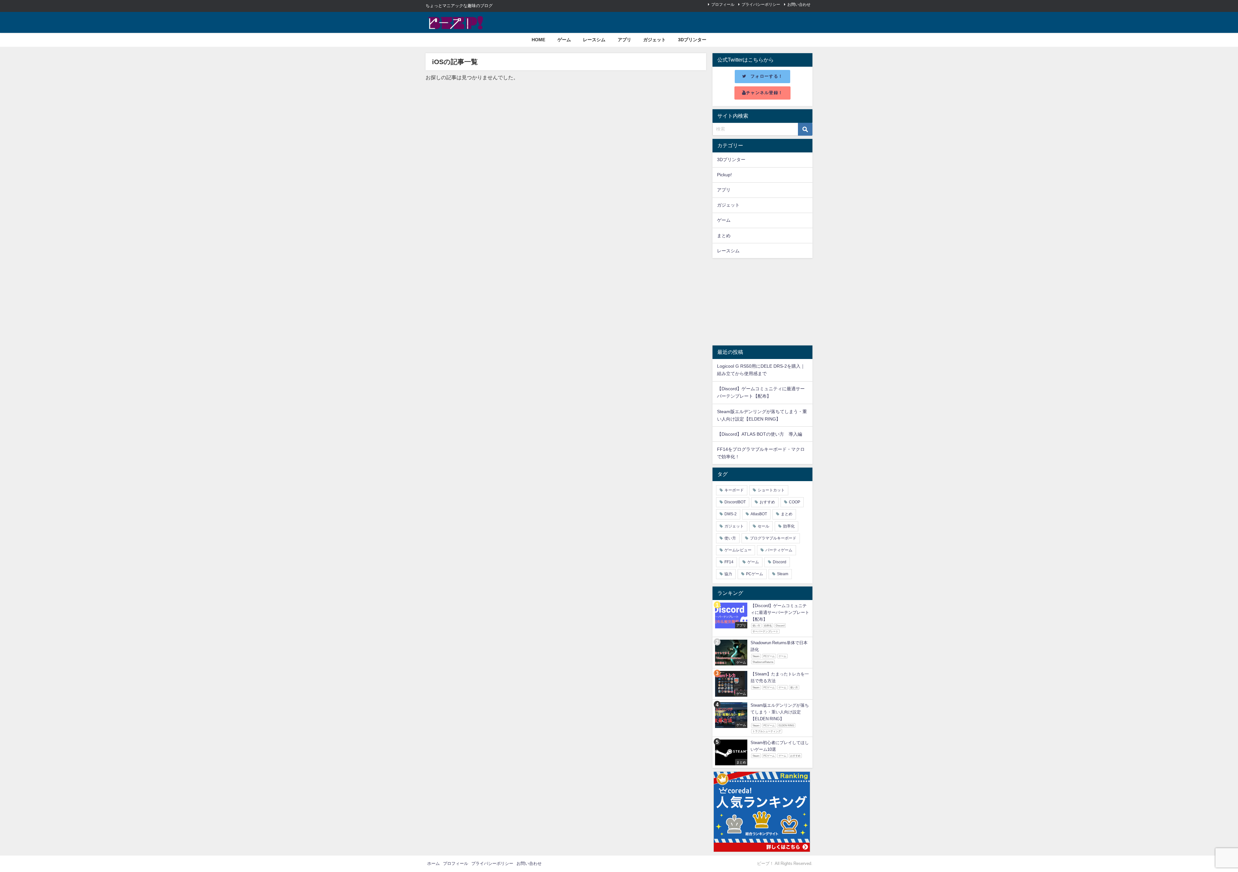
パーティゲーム (778, 550)
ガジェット (654, 39)
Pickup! (724, 174)
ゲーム (564, 39)
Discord (779, 562)
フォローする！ (767, 76)
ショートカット (771, 490)
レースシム (594, 39)
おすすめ (767, 502)
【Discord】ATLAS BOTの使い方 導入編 (759, 434)
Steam (782, 574)
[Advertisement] (762, 302)
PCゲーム (754, 574)
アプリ (624, 39)
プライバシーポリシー (761, 4)
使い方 (730, 538)
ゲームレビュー (738, 550)
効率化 (789, 526)
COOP (794, 502)
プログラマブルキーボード (773, 538)
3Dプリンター (692, 39)
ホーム (433, 863)
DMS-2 (730, 514)
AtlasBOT (759, 514)
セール (763, 526)
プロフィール (722, 4)
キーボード (734, 490)
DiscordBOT (735, 502)
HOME (538, 39)
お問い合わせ (799, 4)
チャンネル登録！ (764, 93)
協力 (728, 574)
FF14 (728, 562)
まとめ (724, 235)
